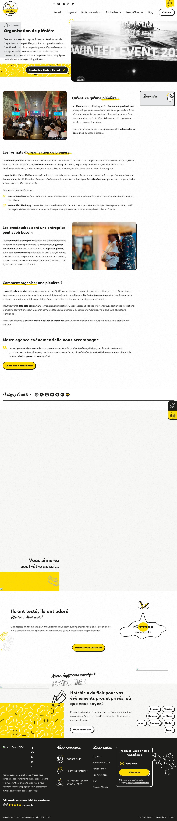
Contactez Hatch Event (44, 70)
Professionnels (89, 12)
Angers (154, 709)
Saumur (154, 723)
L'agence (71, 12)
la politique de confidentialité (137, 782)
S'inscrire (134, 772)
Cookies (171, 817)
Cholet (168, 723)
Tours (169, 730)
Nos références (134, 12)
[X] (42, 395)
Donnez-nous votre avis (88, 647)
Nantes (168, 709)
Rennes (152, 716)
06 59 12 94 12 (74, 758)
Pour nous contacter (77, 770)
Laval (141, 723)
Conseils (15, 25)
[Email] (68, 395)
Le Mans (167, 716)
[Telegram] (62, 395)
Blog (150, 12)
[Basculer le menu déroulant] (100, 12)
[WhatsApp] (52, 395)
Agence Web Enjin (35, 817)
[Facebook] (36, 395)
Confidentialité (160, 817)
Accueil (57, 12)
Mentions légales (145, 817)
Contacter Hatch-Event (19, 365)
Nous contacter (82, 729)
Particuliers (112, 12)
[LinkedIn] (47, 395)
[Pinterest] (57, 395)
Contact (166, 12)
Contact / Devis (100, 786)
